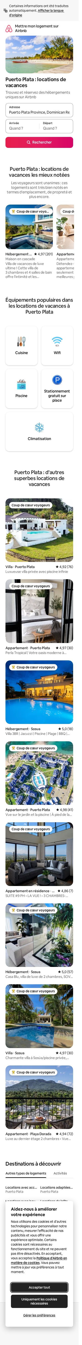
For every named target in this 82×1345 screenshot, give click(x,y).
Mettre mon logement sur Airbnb (37, 28)
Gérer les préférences (39, 1315)
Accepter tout (39, 1287)
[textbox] (22, 128)
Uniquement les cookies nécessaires (39, 1301)
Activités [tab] (60, 1173)
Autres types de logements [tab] (25, 1173)
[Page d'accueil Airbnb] (8, 28)
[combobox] (39, 112)
